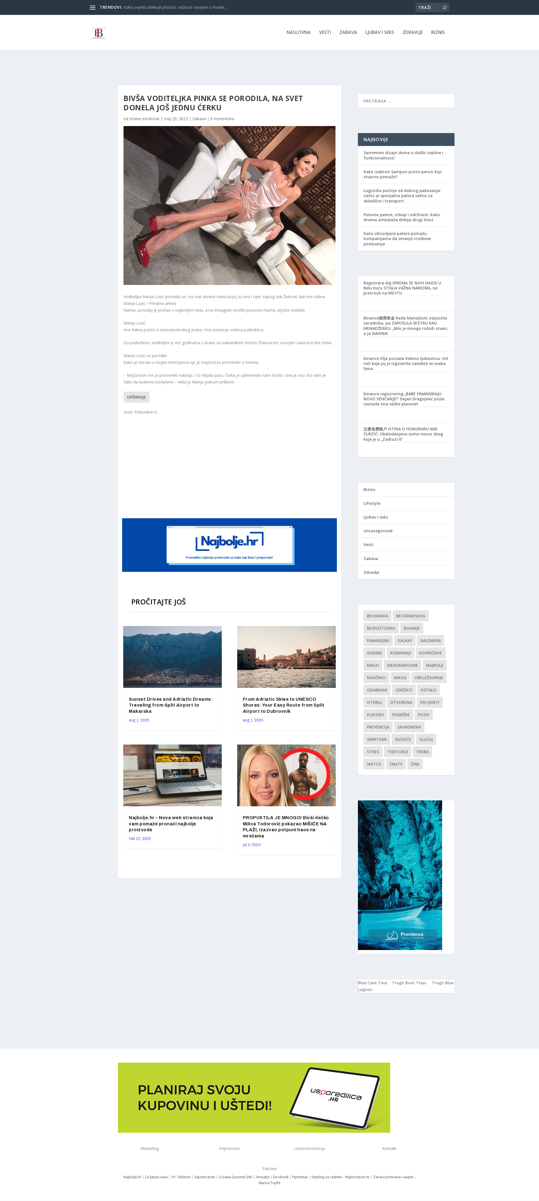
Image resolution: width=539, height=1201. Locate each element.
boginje (412, 628)
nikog (400, 677)
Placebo (375, 714)
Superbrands (204, 1177)
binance (371, 358)
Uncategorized (378, 530)
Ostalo (428, 690)
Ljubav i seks (380, 32)
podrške (401, 714)
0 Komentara (222, 118)
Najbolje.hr (132, 1177)
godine (374, 653)
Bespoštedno (381, 628)
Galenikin (430, 640)
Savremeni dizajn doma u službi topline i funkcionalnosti (403, 155)
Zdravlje (413, 32)
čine (415, 764)
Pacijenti (429, 702)
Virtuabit (263, 1177)
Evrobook (281, 1177)
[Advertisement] (230, 466)
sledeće (403, 739)
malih (373, 665)
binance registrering (383, 393)
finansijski (378, 640)
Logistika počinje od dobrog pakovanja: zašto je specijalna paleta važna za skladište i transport (402, 195)
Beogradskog (410, 615)
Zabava (348, 32)
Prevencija (378, 727)
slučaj (426, 739)
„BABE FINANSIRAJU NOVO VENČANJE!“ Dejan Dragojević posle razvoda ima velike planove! (404, 399)
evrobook (150, 118)
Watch (374, 764)
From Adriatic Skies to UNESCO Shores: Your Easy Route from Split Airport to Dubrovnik (284, 705)
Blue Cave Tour (372, 982)
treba (422, 751)
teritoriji (397, 751)
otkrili (374, 702)
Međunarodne (402, 665)
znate (396, 764)
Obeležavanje (429, 677)
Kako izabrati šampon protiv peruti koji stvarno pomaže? (403, 174)
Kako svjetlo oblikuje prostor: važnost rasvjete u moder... (175, 7)
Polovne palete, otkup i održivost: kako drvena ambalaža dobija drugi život (402, 217)
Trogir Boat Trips (409, 982)
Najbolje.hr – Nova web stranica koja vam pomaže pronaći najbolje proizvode (171, 823)
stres (373, 751)
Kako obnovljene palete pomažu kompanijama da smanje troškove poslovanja (397, 238)
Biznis (438, 32)
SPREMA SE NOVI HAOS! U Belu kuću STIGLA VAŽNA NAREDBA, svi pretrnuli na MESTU (402, 288)
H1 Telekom (181, 1177)
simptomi (377, 739)
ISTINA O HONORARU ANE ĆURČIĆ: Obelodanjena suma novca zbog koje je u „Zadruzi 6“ (403, 434)
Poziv (424, 714)
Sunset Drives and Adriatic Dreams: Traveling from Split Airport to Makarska (171, 705)
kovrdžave (430, 653)
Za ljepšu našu (156, 1177)
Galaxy (405, 640)
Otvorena (401, 702)
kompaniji (400, 653)
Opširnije (136, 397)
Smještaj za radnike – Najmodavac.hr (340, 1177)
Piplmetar (299, 1177)
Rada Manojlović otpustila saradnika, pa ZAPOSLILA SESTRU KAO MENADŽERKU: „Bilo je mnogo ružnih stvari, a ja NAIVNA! (406, 325)
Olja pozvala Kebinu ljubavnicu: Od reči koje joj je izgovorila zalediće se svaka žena (406, 363)
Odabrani (377, 690)
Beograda (377, 615)
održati (403, 690)
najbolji (434, 665)
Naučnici (376, 677)
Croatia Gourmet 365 (235, 1177)
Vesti (325, 32)
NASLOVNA (299, 32)
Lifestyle (372, 503)
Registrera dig (377, 283)
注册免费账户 (375, 428)
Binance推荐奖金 (379, 318)
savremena (409, 727)
